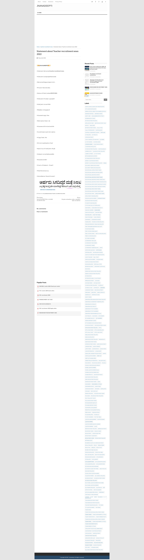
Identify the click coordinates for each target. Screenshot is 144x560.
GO (105, 99)
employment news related (91, 196)
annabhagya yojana (90, 118)
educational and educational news (93, 172)
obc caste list (94, 391)
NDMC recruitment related (91, 379)
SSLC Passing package (90, 487)
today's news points (90, 516)
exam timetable (89, 217)
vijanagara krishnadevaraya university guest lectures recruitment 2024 (97, 81)
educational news (89, 193)
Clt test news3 (88, 141)
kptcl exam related (99, 330)
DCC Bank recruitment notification (95, 74)
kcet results (88, 315)
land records (88, 346)
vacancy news (88, 545)
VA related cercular (90, 538)
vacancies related (98, 542)
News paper (88, 384)
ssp (104, 487)
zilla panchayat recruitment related (94, 549)
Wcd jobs (87, 547)
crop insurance (102, 149)
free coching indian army (91, 231)
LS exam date (98, 351)
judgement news (89, 290)
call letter (99, 127)
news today (98, 386)
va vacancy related (89, 540)
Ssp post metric (88, 489)
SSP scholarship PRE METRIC (91, 492)
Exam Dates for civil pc (97, 207)
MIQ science (88, 362)
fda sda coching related (98, 221)
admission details (89, 113)
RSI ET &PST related (89, 454)
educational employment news (92, 188)
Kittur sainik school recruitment (93, 323)
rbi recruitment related (91, 428)
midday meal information (91, 360)
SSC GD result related (100, 475)
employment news (99, 193)
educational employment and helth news (95, 186)
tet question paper (89, 507)
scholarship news (89, 461)
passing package (89, 393)
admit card (87, 116)
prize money (88, 412)
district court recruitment (91, 160)
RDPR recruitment (102, 428)
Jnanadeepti (44, 6)
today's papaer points (101, 516)
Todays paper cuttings (90, 526)
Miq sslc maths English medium (92, 365)
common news (88, 144)
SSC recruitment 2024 (44, 295)
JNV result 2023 (88, 287)
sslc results (99, 487)
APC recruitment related (91, 120)
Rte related (88, 459)
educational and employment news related (95, 181)
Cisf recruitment (89, 137)
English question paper (90, 198)
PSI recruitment (96, 412)
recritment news (89, 431)
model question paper (90, 367)
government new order (91, 243)
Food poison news (89, 228)
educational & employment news (93, 170)
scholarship (95, 459)
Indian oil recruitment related (92, 273)
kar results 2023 (96, 294)
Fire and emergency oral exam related (94, 224)
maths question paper (90, 355)
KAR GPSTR (93, 292)
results (93, 447)
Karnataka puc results (90, 304)
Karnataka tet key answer (91, 308)
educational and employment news (93, 177)
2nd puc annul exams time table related (94, 106)
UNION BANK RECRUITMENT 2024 (98, 87)
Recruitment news (89, 438)
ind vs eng (87, 268)
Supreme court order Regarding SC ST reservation (95, 497)
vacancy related (97, 545)
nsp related (103, 388)
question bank (101, 419)
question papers (89, 426)
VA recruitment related (90, 535)
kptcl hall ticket (89, 332)
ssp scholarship (97, 489)
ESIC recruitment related (91, 200)
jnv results (96, 287)
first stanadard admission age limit (93, 226)
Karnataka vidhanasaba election (93, 313)
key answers (99, 318)
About (39, 1)
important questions (100, 266)
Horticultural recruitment (92, 261)
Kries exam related (89, 337)
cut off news (97, 153)
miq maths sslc (102, 360)
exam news (97, 210)
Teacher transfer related (91, 505)
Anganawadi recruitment (98, 116)
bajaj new (92, 125)
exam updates (97, 217)
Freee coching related (90, 235)
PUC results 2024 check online (46, 290)
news (99, 381)
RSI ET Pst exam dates (100, 454)
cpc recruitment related (91, 149)
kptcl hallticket (98, 332)
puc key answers (89, 417)
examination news (96, 219)
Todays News (88, 521)
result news (101, 445)
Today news (88, 509)
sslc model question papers (91, 485)
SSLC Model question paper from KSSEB (94, 482)
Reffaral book (88, 440)
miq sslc (104, 362)
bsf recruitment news (90, 127)
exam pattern (98, 212)
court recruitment (98, 144)
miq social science (96, 362)
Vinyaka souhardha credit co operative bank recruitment (71, 200)
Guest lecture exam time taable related (94, 254)
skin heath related (89, 471)
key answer (101, 315)
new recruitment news (90, 381)
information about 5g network (93, 278)
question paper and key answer (92, 424)
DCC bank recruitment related (92, 158)
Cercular (103, 132)
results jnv (99, 447)
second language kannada (91, 466)
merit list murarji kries (90, 358)
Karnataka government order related (94, 301)
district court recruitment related (93, 163)
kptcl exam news (89, 330)
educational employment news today (94, 191)
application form (89, 123)
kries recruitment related (91, 339)
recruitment (88, 433)
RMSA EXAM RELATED (89, 452)
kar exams (87, 292)
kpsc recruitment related (91, 327)
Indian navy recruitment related (93, 271)
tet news (101, 505)
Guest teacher (88, 257)
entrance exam (101, 198)
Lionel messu (103, 348)
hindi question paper (90, 259)
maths (104, 353)
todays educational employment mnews (95, 519)
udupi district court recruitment (93, 530)
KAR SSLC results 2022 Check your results (49, 286)
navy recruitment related (91, 377)
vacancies (98, 540)
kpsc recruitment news (100, 325)
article (87, 125)
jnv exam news (88, 283)
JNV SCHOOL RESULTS (45, 304)
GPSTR (101, 247)
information (88, 275)
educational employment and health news (95, 184)
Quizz (95, 426)
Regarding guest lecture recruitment (94, 442)
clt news (102, 139)
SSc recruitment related (91, 480)
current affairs (89, 153)
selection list (103, 468)
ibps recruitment (89, 266)
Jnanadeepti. (72, 557)
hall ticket (96, 257)
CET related (88, 134)
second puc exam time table (91, 468)
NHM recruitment (89, 388)
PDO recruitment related (97, 395)
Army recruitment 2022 (100, 123)
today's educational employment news (94, 512)
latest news (88, 348)
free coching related (101, 233)
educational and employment (92, 174)
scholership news (100, 464)
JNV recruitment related (91, 285)
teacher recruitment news (46, 46)
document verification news (92, 165)
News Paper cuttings (97, 384)
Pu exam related (89, 414)
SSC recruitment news (99, 478)
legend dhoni (95, 348)
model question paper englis (92, 370)
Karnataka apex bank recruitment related (95, 299)
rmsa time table (99, 452)
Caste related (99, 130)
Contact (44, 1)
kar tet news (88, 297)
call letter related (89, 130)
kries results (102, 339)
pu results (96, 414)
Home (39, 12)
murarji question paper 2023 (92, 372)
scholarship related (90, 464)
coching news (96, 141)
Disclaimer (50, 1)
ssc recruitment (89, 478)
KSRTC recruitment (101, 344)
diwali (105, 163)
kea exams (94, 315)
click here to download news (47, 189)
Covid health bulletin (90, 146)
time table (98, 507)
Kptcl (100, 327)
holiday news (99, 259)
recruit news (98, 431)
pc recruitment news (99, 393)
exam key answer (89, 210)
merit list (99, 355)
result (95, 445)
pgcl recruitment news (90, 400)
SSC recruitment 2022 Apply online (47, 308)
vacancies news (89, 542)
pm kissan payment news (91, 405)
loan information (89, 351)
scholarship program (100, 461)
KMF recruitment (89, 325)
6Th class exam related (90, 109)
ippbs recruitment (89, 280)
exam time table (96, 214)
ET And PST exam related (90, 203)
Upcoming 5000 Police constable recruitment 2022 (45, 200)
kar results (88, 294)
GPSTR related (88, 252)
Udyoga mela (88, 533)
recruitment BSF (96, 433)
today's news (88, 514)
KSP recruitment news (90, 344)
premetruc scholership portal (92, 409)
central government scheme (92, 132)
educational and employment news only (95, 179)
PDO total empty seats (90, 398)
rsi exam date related (90, 457)
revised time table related (91, 449)
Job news (102, 287)
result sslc (87, 447)
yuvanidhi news (94, 547)
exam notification (89, 212)
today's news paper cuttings (99, 514)
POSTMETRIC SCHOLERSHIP (91, 407)
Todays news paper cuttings (99, 521)
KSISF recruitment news (90, 341)
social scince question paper (92, 473)
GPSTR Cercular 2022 (90, 250)
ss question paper (89, 475)
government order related (91, 247)
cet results (94, 134)
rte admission (100, 457)
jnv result (100, 285)
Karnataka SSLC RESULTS (90, 306)
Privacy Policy (58, 1)
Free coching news (89, 233)
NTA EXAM (87, 391)
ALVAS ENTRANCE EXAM (96, 93)
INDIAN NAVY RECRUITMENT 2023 (48, 312)
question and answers (90, 419)
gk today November (90, 238)
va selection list (100, 538)
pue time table (97, 417)
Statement (101, 492)
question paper (89, 421)
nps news (97, 388)
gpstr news (98, 250)
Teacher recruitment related (92, 502)
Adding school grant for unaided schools (95, 111)
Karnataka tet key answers (91, 311)
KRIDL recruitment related (91, 334)
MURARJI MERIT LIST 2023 (45, 299)
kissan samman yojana (90, 320)
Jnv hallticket (97, 283)
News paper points (89, 386)
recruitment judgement (91, 435)
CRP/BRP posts (88, 151)
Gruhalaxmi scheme (98, 252)
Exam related (88, 214)
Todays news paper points (91, 523)
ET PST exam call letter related (92, 205)
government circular (90, 240)
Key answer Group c (90, 318)
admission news (98, 113)
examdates (87, 219)
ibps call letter (98, 264)
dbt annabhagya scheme (91, 156)
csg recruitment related (99, 151)
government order (90, 245)
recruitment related (100, 438)
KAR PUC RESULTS (101, 292)
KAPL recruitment (99, 290)
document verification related (92, 167)
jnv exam (97, 280)
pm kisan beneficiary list (91, 402)
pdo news (87, 395)
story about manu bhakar (91, 494)
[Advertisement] (59, 30)
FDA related (88, 221)
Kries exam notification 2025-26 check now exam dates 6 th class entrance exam (98, 68)
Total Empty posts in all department (93, 528)
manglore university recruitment (93, 353)
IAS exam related (89, 264)
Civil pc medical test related (92, 139)
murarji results (89, 374)
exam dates (88, 207)
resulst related (89, 445)
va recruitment (96, 533)
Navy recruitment (98, 374)
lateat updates (96, 346)
